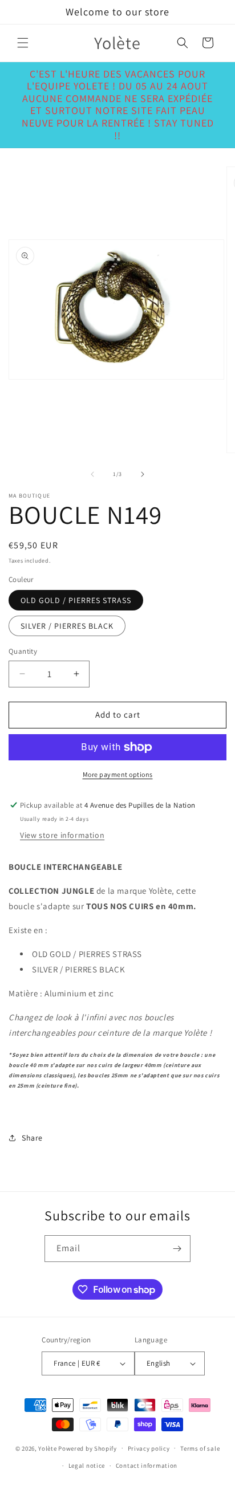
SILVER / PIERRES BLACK (67, 626)
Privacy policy (149, 1448)
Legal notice (86, 1465)
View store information (62, 835)
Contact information (146, 1465)
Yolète (47, 1448)
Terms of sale (200, 1448)
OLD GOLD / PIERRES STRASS (76, 600)
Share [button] (32, 1138)
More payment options (118, 774)
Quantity (23, 651)
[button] (22, 42)
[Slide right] (142, 474)
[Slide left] (92, 474)
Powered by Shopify (87, 1448)
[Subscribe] (177, 1248)
